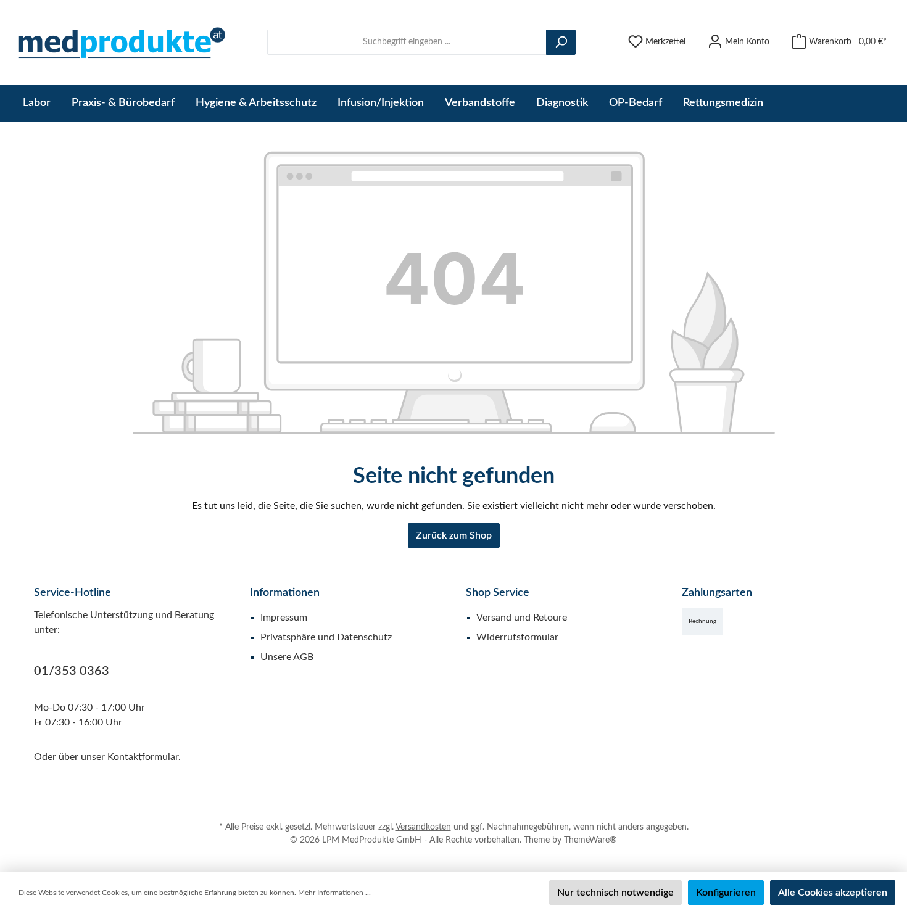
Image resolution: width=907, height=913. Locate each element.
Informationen (285, 592)
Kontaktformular (142, 757)
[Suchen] (561, 42)
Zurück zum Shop (454, 535)
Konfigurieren (726, 893)
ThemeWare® (590, 840)
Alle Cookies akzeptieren (832, 893)
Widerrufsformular (517, 637)
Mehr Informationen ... (334, 892)
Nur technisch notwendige (615, 893)
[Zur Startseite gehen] (120, 42)
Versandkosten (423, 827)
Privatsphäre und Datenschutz (326, 637)
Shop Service (497, 592)
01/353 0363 (71, 671)
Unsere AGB (286, 657)
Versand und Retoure (521, 617)
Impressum (283, 617)
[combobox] (407, 42)
